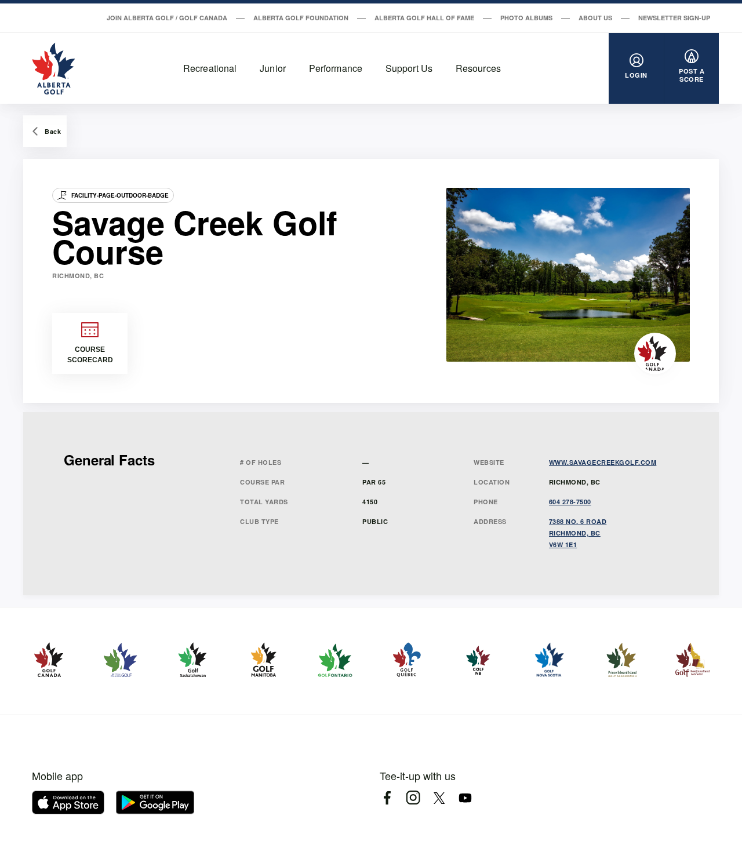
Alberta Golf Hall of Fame (424, 17)
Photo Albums (526, 17)
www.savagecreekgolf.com (603, 462)
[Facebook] (387, 798)
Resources (478, 68)
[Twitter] (439, 798)
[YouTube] (465, 798)
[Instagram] (413, 798)
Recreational (210, 68)
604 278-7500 (570, 501)
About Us (595, 17)
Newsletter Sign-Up (674, 17)
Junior (273, 68)
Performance (335, 68)
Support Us (408, 68)
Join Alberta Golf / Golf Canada (167, 17)
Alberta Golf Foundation (300, 17)
